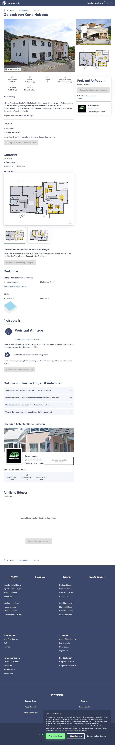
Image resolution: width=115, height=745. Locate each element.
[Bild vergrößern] (70, 222)
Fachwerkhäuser (65, 589)
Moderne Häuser (10, 607)
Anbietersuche (9, 669)
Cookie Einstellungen (67, 639)
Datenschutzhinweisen (80, 730)
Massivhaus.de (31, 707)
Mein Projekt (9, 673)
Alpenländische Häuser (12, 589)
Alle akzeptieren (55, 736)
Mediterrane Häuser (11, 603)
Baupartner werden (66, 662)
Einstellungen (76, 736)
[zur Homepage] (5, 10)
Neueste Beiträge (97, 577)
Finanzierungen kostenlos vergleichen (28, 339)
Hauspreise (40, 577)
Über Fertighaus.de (11, 639)
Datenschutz (64, 647)
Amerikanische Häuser (12, 585)
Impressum (63, 651)
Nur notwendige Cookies (96, 736)
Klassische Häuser (66, 593)
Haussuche (8, 665)
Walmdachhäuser (66, 611)
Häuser (12, 10)
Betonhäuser (9, 596)
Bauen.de (84, 701)
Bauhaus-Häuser (10, 593)
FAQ (5, 643)
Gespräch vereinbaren (67, 665)
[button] (107, 3)
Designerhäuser (65, 585)
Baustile (14, 577)
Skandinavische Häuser (12, 615)
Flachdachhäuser (65, 607)
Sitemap (7, 647)
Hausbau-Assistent (95, 3)
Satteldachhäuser (66, 603)
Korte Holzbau (24, 10)
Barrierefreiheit (65, 643)
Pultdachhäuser (65, 615)
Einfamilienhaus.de (30, 713)
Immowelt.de (30, 701)
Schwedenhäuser (10, 611)
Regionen (67, 577)
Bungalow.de (84, 707)
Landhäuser (63, 596)
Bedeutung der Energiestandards (15, 286)
